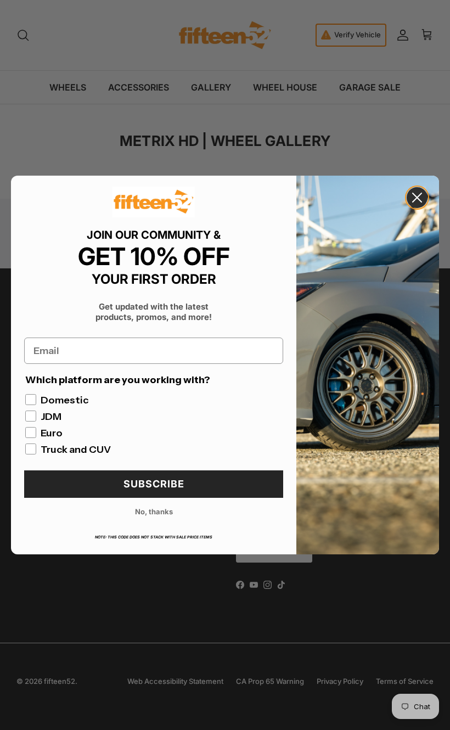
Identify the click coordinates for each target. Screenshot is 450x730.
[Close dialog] (417, 198)
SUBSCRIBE (153, 484)
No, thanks (154, 511)
